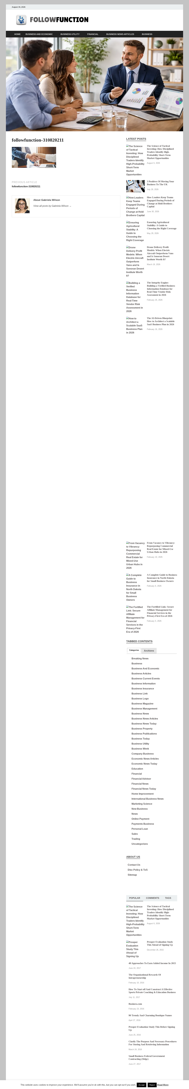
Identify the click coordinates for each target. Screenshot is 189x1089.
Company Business (143, 753)
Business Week (140, 748)
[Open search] (175, 34)
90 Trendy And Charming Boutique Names (150, 1015)
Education (137, 769)
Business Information (144, 683)
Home (17, 34)
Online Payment (140, 819)
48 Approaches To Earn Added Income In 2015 (152, 963)
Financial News (140, 784)
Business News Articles (120, 34)
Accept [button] (142, 1085)
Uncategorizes (140, 844)
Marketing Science (142, 804)
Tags (168, 898)
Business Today (141, 738)
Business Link (140, 693)
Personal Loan (140, 829)
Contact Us (134, 865)
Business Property (142, 728)
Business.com (135, 1004)
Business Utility (70, 34)
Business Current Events (146, 678)
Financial (92, 34)
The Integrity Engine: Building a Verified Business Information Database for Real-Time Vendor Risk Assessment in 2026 (161, 288)
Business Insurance (143, 688)
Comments (152, 898)
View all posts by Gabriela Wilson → (52, 206)
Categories (134, 650)
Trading (136, 839)
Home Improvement (143, 794)
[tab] (134, 650)
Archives (149, 650)
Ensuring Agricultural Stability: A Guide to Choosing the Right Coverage (161, 225)
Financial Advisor (141, 779)
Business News (140, 713)
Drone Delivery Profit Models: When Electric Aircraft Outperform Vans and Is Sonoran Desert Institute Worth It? (160, 253)
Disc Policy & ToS (138, 870)
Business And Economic (39, 34)
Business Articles (141, 673)
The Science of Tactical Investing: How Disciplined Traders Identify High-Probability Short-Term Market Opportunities (160, 152)
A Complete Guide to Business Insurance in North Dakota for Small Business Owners (162, 578)
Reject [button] (152, 1085)
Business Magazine (142, 703)
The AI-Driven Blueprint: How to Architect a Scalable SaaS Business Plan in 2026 (161, 321)
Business (147, 34)
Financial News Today (144, 789)
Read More (162, 1085)
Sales (135, 834)
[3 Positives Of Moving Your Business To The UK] (135, 181)
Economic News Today (144, 763)
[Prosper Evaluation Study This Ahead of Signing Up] (135, 942)
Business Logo (140, 698)
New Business (140, 809)
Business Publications (144, 733)
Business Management (144, 708)
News (135, 814)
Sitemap (132, 875)
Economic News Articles (145, 758)
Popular (134, 898)
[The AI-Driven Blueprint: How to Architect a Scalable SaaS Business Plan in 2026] (135, 318)
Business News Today (144, 723)
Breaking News (140, 658)
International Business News (148, 799)
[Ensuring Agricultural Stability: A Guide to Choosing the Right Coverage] (135, 222)
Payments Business (143, 824)
